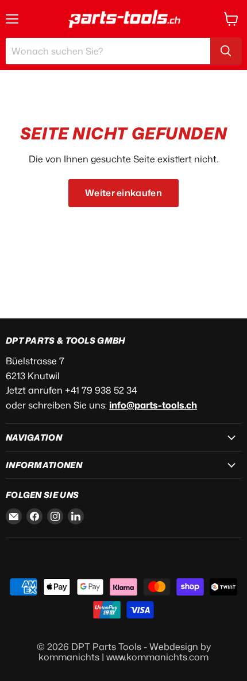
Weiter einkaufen (123, 192)
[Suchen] (225, 51)
